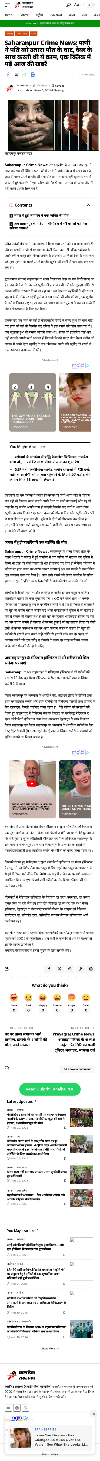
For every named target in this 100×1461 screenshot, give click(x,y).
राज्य (33, 33)
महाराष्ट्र (21, 1239)
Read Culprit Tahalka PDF (50, 1089)
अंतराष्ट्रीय (26, 1321)
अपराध (10, 33)
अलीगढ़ (20, 1110)
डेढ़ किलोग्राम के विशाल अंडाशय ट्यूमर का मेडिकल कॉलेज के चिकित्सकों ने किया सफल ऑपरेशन (36, 1329)
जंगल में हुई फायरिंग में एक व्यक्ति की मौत (41, 215)
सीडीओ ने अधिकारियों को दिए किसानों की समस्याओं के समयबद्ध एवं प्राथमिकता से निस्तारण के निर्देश (37, 1302)
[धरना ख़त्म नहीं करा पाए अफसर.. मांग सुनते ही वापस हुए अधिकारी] (81, 1174)
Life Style (12, 1321)
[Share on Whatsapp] (24, 74)
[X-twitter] (25, 1408)
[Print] (33, 74)
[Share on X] (16, 74)
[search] (68, 5)
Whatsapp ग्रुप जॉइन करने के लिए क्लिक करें (50, 23)
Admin (24, 85)
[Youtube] (8, 1408)
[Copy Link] (80, 969)
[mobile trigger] (9, 5)
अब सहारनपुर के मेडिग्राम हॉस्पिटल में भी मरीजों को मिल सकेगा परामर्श (48, 225)
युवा (18, 1136)
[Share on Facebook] (8, 74)
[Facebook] (17, 1408)
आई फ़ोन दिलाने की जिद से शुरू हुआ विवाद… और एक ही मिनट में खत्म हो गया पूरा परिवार (35, 1247)
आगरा (20, 1263)
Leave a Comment (79, 1069)
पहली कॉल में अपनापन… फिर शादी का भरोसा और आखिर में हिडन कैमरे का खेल (36, 1197)
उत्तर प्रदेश (22, 33)
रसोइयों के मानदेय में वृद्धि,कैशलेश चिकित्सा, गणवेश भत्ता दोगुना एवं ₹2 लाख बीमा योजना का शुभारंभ (49, 459)
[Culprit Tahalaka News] (23, 5)
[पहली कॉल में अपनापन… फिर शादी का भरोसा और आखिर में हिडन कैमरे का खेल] (81, 1198)
